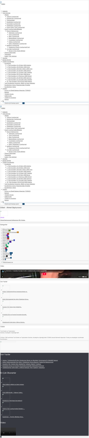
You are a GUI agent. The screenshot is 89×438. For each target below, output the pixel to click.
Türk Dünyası (6, 13)
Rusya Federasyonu (12, 31)
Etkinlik (2, 217)
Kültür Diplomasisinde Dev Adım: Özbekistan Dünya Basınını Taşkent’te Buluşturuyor (27, 362)
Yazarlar (4, 58)
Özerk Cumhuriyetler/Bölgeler (13, 29)
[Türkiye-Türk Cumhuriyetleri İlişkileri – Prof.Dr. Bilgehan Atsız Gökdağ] (6, 407)
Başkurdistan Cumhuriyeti (16, 38)
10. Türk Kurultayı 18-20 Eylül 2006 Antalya (19, 81)
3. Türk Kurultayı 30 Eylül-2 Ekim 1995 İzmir (19, 69)
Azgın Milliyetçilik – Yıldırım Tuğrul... (12, 393)
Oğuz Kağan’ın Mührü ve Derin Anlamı (13, 384)
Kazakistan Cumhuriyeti (13, 22)
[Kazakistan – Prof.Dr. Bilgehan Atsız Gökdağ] (6, 415)
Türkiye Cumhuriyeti (12, 16)
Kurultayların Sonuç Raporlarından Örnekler (17, 85)
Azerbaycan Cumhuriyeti (14, 18)
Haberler (5, 11)
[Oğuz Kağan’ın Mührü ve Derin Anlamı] (6, 382)
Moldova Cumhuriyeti (13, 45)
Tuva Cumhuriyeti (14, 34)
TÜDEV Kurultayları (8, 61)
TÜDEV (4, 88)
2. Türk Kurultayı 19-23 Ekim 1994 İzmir (18, 67)
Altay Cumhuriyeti (14, 36)
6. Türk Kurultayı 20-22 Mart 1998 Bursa (18, 74)
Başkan (7, 92)
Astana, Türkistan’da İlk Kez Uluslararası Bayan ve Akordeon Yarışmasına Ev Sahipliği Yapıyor (30, 360)
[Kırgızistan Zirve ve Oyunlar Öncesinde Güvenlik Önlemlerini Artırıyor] (6, 313)
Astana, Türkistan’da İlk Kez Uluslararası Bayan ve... (14, 292)
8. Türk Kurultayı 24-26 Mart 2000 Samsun (19, 78)
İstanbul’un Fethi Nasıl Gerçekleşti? (12, 401)
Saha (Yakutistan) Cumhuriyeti (17, 43)
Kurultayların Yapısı (10, 87)
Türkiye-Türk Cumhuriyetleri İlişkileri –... (13, 409)
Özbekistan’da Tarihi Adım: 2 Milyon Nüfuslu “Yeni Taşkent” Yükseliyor (23, 367)
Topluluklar (8, 54)
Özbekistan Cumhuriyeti (14, 25)
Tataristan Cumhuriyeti (15, 33)
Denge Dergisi (6, 60)
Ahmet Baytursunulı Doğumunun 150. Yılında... (12, 220)
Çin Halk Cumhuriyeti (13, 49)
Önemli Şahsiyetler (10, 52)
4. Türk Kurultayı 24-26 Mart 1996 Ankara (19, 70)
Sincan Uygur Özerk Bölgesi (17, 51)
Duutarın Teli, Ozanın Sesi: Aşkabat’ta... (12, 307)
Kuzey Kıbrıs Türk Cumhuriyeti (16, 27)
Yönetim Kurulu (9, 94)
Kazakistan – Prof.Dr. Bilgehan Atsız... (12, 417)
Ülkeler (7, 14)
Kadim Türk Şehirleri (11, 56)
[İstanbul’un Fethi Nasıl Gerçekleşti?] (6, 399)
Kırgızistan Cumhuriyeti (13, 24)
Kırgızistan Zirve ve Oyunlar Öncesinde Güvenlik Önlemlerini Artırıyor (23, 366)
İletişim (7, 99)
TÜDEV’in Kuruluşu (10, 97)
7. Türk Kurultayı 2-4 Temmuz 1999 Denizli (19, 76)
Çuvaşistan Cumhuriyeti (16, 40)
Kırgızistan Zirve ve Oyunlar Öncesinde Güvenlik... (14, 315)
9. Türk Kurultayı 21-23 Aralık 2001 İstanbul (19, 79)
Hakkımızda (8, 96)
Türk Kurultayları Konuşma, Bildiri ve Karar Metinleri (20, 83)
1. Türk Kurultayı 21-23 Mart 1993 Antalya (19, 65)
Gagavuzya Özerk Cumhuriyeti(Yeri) (19, 47)
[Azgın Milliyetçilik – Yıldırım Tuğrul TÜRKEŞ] (6, 391)
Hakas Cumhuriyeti (14, 42)
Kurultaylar (8, 63)
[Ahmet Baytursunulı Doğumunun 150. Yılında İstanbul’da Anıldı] (4, 215)
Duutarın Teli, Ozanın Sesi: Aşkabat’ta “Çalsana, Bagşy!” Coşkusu (21, 364)
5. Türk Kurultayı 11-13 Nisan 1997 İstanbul (19, 72)
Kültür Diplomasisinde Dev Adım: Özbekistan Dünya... (15, 299)
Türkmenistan (11, 20)
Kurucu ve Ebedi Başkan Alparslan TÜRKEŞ (17, 90)
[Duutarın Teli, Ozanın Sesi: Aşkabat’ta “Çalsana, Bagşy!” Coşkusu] (6, 305)
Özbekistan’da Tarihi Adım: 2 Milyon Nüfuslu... (13, 322)
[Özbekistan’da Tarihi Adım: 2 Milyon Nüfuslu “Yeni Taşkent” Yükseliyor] (6, 320)
